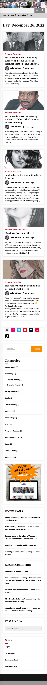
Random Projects (12, 437)
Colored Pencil (13, 379)
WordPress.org (11, 666)
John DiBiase (10, 571)
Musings (8, 411)
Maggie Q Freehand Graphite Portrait (20, 545)
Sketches (25, 230)
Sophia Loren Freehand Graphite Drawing (23, 176)
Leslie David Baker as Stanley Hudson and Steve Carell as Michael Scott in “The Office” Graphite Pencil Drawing (21, 60)
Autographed (10, 391)
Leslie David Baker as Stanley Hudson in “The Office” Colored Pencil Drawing (22, 119)
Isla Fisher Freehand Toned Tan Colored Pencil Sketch (22, 287)
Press (7, 424)
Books (7, 398)
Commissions (10, 404)
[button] (37, 10)
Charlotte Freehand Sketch (19, 233)
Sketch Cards (10, 450)
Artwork (8, 54)
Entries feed (10, 653)
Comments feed (11, 660)
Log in (7, 647)
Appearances (10, 367)
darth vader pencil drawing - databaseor (22, 578)
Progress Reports (12, 431)
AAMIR (7, 589)
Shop (7, 444)
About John (23, 571)
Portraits (17, 54)
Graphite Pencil (13, 385)
